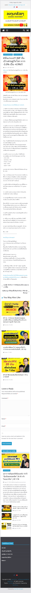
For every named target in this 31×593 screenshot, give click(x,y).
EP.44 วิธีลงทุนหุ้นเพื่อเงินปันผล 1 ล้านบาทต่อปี (15, 376)
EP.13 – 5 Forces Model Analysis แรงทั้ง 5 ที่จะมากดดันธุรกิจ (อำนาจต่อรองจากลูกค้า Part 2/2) (14, 320)
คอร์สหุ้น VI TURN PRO (7, 554)
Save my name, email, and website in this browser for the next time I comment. (13, 437)
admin (12, 67)
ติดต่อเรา (4, 560)
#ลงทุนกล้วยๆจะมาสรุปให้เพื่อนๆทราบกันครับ (13, 105)
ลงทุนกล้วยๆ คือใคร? (6, 557)
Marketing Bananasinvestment (19, 482)
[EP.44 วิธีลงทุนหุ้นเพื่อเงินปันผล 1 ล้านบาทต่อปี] (15, 359)
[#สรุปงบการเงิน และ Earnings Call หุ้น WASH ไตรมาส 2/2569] (6, 526)
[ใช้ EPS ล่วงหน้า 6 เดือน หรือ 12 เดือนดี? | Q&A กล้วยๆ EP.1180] (6, 508)
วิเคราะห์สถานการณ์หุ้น (18, 54)
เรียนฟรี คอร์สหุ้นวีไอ (6, 551)
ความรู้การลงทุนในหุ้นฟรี (8, 54)
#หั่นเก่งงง (5, 70)
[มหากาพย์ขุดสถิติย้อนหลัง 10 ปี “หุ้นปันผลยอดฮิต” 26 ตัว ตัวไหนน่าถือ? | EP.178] (15, 461)
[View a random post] (27, 30)
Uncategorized (7, 470)
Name (4, 419)
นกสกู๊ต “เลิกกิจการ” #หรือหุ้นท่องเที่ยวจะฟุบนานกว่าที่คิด (16, 286)
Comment (5, 398)
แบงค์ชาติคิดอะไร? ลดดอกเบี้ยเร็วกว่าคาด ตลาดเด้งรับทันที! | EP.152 (14, 348)
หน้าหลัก (4, 548)
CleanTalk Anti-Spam (18, 589)
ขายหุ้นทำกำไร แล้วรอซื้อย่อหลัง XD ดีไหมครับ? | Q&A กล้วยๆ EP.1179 (17, 4)
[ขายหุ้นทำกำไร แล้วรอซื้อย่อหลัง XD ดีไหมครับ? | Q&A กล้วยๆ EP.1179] (6, 517)
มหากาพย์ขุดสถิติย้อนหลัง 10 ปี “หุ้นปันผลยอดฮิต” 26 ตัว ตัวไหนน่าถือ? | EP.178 (15, 476)
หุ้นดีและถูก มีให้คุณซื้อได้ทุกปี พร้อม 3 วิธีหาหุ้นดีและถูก (15, 292)
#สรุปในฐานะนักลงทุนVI (9, 237)
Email (4, 426)
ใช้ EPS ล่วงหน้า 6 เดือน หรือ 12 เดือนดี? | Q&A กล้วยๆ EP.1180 (20, 507)
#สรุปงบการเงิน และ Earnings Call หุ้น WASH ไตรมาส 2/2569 (20, 525)
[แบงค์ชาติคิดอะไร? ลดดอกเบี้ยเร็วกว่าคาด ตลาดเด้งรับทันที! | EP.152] (15, 331)
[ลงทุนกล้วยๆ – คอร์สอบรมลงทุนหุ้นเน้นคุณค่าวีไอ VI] (3, 30)
